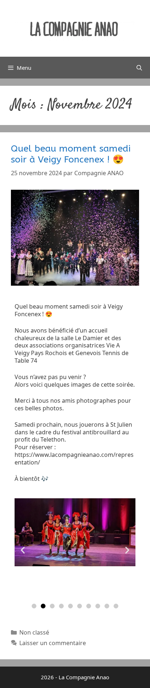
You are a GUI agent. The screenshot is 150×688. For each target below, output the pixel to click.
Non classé (34, 632)
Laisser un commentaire (52, 643)
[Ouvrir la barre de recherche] (139, 68)
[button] (22, 549)
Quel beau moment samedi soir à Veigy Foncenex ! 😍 (71, 154)
